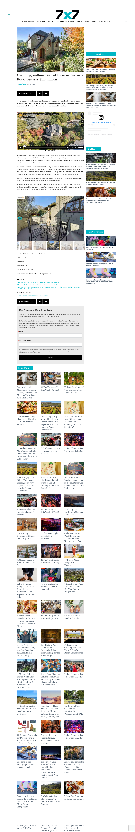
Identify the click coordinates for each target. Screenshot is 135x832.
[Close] (94, 393)
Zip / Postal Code (47, 417)
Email (43, 408)
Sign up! (67, 434)
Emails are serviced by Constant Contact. (77, 429)
